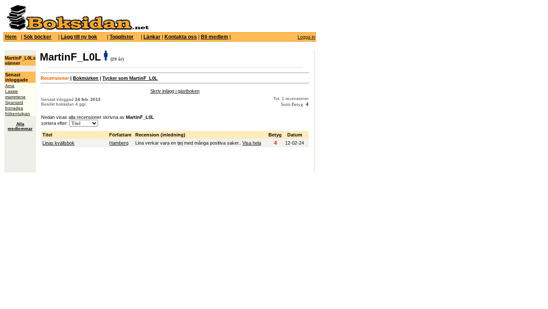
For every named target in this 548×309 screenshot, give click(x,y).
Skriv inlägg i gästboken (175, 91)
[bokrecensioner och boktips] (77, 29)
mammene (15, 96)
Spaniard (14, 102)
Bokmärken (85, 78)
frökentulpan (17, 113)
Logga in (306, 36)
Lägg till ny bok (79, 37)
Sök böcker (37, 37)
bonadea (14, 108)
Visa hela (251, 142)
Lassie (11, 91)
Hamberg (118, 142)
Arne (10, 85)
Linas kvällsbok (58, 142)
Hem (11, 37)
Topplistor (122, 37)
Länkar (152, 37)
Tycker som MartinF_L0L (130, 78)
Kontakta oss (180, 37)
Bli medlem (214, 37)
